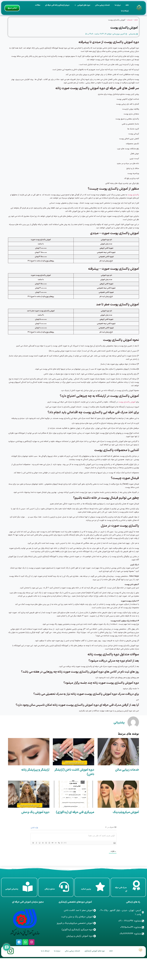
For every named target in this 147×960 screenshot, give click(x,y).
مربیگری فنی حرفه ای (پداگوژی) (75, 812)
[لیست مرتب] (46, 842)
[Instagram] (31, 942)
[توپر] (33, 842)
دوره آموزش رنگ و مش (35, 812)
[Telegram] (19, 942)
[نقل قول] (52, 842)
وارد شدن (34, 827)
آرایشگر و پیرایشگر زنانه (35, 770)
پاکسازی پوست (133, 194)
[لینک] (59, 842)
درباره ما (118, 5)
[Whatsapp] (25, 942)
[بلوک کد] (55, 842)
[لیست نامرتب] (49, 842)
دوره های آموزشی (83, 5)
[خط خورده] (42, 842)
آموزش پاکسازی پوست (126, 402)
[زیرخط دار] (39, 842)
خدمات (130, 20)
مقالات (37, 5)
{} (62, 843)
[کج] (36, 842)
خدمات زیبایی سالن (102, 5)
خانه (127, 5)
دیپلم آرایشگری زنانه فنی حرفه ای (57, 5)
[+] (65, 843)
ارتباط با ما (125, 11)
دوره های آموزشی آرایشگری (95, 951)
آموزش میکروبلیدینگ (126, 812)
